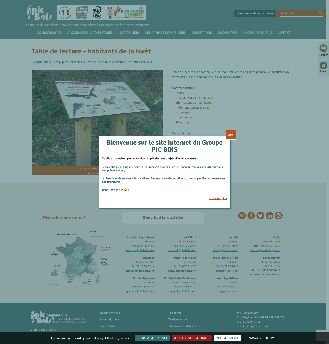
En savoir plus (218, 198)
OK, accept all (154, 338)
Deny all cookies (193, 338)
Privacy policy (261, 338)
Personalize (228, 338)
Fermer (231, 134)
